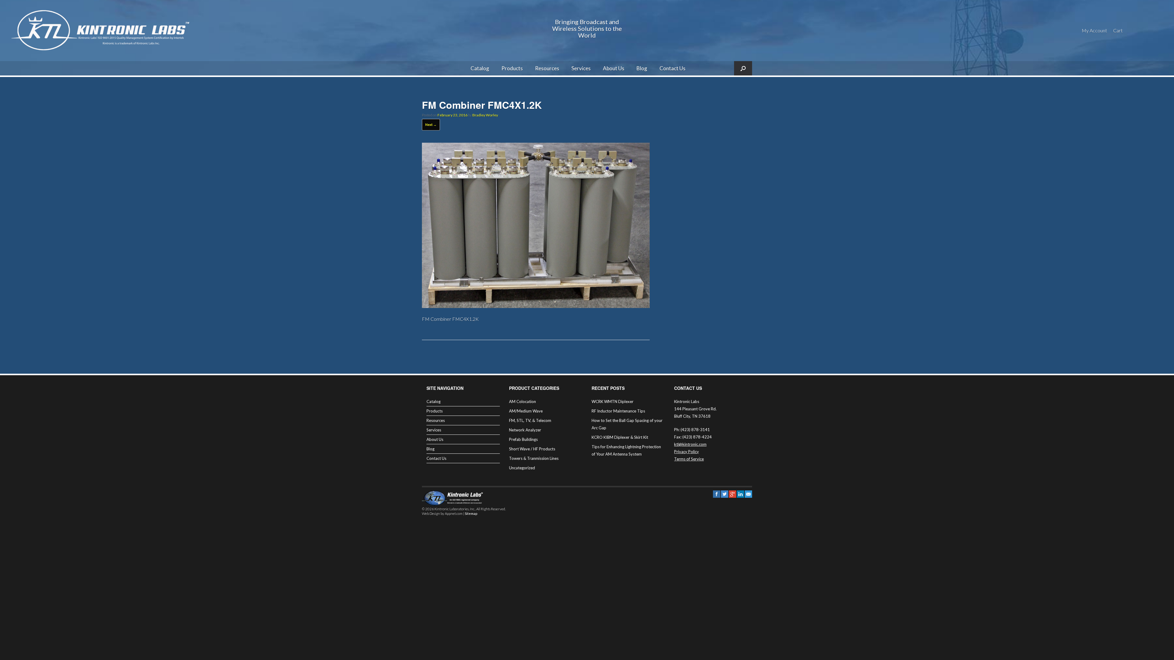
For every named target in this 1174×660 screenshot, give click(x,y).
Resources (547, 68)
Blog (642, 68)
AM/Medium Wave (526, 411)
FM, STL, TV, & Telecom (530, 420)
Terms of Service (689, 459)
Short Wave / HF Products (532, 448)
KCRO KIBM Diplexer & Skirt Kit (620, 437)
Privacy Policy (686, 451)
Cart (1118, 30)
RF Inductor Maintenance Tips (618, 411)
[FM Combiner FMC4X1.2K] (536, 306)
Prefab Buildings (523, 439)
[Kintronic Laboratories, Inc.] (102, 30)
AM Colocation (522, 401)
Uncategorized (522, 467)
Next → (431, 125)
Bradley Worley (485, 115)
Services (581, 68)
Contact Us (672, 68)
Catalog (480, 68)
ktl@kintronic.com (690, 444)
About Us (613, 68)
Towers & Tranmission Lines (534, 458)
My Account (1094, 30)
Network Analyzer (525, 429)
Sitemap (471, 513)
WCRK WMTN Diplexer (612, 401)
